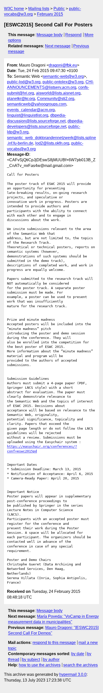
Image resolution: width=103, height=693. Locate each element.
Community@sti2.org (55, 98)
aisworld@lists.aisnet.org (58, 93)
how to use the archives (39, 665)
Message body (49, 35)
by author (51, 659)
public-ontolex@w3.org (63, 82)
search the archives (80, 665)
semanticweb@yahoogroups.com (36, 104)
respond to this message (54, 642)
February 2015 (50, 14)
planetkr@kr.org (21, 98)
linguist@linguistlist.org (27, 115)
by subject (31, 659)
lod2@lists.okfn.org (52, 143)
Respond (73, 35)
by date (77, 654)
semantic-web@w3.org (63, 76)
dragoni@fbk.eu (63, 65)
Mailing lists (38, 8)
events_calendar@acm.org (31, 110)
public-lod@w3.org (23, 82)
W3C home (14, 8)
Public (59, 8)
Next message (57, 46)
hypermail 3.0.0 (72, 674)
